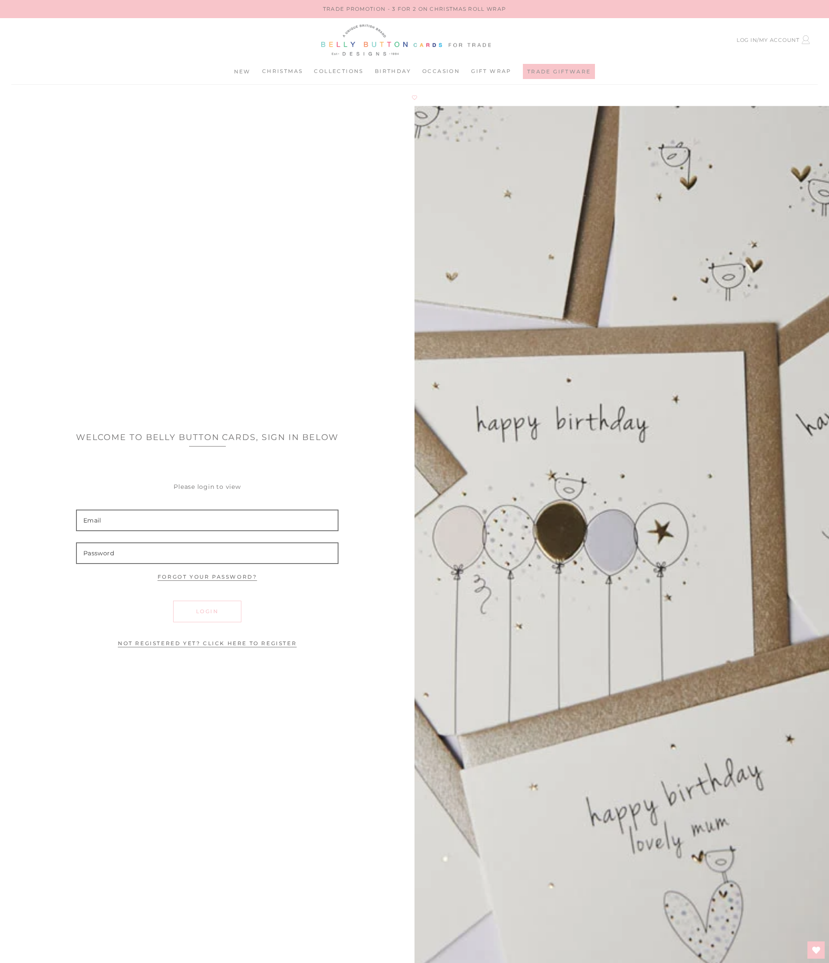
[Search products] (90, 39)
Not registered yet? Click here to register (207, 643)
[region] (414, 9)
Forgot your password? (207, 576)
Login (207, 611)
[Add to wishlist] (414, 97)
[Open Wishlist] (816, 950)
